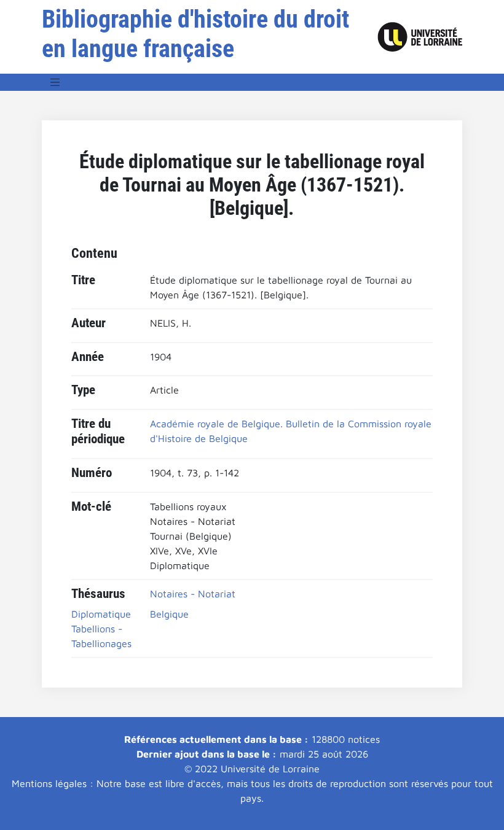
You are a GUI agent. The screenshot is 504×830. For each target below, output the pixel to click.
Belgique (169, 613)
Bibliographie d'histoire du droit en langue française (195, 34)
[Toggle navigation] (55, 82)
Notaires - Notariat (192, 593)
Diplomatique (101, 613)
